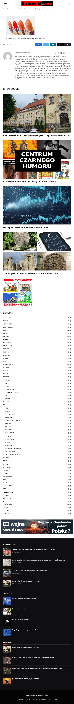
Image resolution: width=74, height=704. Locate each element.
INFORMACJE (7, 343)
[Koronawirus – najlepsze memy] (7, 611)
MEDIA (5, 358)
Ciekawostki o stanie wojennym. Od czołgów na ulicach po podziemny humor (37, 668)
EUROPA (7, 399)
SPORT (5, 483)
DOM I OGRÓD (8, 327)
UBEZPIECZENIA (8, 498)
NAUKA (5, 371)
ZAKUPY (5, 507)
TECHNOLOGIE (8, 492)
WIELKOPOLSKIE (10, 451)
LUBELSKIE (8, 423)
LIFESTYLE (6, 355)
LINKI (28, 699)
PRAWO (5, 464)
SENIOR (5, 473)
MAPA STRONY (53, 699)
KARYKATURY (7, 346)
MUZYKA (6, 367)
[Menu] (5, 3)
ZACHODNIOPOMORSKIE (13, 455)
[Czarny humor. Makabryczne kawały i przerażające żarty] (37, 159)
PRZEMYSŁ (6, 467)
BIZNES (5, 321)
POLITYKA (6, 402)
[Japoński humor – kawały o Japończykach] (7, 681)
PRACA (5, 461)
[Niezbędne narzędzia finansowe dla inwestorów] (37, 205)
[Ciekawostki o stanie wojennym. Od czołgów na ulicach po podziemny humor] (7, 670)
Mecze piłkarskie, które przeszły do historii (26, 581)
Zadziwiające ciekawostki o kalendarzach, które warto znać (31, 273)
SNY (4, 479)
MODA (5, 361)
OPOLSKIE (8, 436)
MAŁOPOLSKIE (9, 430)
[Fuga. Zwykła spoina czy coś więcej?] (7, 632)
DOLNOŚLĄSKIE (10, 417)
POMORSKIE (9, 445)
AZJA (6, 395)
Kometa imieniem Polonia (20, 619)
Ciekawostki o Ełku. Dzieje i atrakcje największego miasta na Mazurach (36, 135)
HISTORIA (6, 336)
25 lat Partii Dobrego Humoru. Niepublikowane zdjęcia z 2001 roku (34, 549)
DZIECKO (6, 333)
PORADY (6, 458)
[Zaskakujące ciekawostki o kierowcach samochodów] (7, 573)
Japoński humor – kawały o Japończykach (26, 679)
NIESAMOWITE (8, 374)
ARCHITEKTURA (8, 318)
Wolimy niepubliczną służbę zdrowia (24, 598)
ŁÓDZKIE (7, 408)
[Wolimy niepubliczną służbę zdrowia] (7, 601)
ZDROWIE (6, 511)
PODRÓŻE (6, 377)
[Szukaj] (69, 3)
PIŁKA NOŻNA (9, 486)
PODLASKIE (8, 442)
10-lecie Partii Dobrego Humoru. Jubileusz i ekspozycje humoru (33, 658)
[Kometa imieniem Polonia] (7, 622)
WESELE (5, 501)
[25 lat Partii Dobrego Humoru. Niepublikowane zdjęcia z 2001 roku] (7, 552)
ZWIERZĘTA (7, 514)
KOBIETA (6, 349)
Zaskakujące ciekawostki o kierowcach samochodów (29, 570)
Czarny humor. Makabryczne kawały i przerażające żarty (29, 181)
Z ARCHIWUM (7, 504)
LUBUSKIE (8, 427)
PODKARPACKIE (10, 439)
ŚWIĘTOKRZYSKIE (10, 414)
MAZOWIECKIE (9, 433)
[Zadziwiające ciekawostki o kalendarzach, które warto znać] (37, 251)
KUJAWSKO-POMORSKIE (12, 420)
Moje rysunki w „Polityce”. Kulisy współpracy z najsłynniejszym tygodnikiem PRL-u (39, 560)
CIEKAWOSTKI (7, 324)
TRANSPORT (7, 495)
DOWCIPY (6, 330)
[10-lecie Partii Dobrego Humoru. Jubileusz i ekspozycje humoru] (7, 660)
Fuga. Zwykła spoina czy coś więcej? (24, 630)
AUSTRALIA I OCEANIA (12, 392)
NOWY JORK (11, 389)
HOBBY (5, 339)
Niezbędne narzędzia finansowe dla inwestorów (25, 227)
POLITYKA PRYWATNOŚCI (39, 699)
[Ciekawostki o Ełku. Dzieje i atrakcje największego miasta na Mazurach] (37, 113)
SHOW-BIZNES (8, 476)
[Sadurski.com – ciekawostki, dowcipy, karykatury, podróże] (37, 3)
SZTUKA (5, 489)
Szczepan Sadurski (22, 53)
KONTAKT (21, 699)
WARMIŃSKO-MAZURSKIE (13, 448)
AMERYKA (8, 383)
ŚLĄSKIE (7, 411)
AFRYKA (7, 380)
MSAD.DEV (45, 695)
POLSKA (5, 405)
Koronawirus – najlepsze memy (22, 609)
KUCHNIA (6, 352)
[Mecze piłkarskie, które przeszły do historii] (7, 583)
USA (7, 386)
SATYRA (5, 470)
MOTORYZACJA (8, 364)
